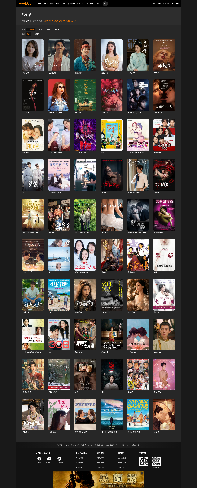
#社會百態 (58, 21)
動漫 (63, 3)
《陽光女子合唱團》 (63, 445)
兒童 (92, 3)
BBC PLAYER (82, 3)
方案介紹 (166, 3)
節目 (98, 3)
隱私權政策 (122, 462)
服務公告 (100, 467)
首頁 (40, 3)
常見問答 (100, 458)
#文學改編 (66, 21)
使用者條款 (122, 458)
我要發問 (100, 462)
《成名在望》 (75, 445)
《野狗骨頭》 (99, 445)
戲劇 (58, 3)
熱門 (28, 34)
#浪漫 (73, 21)
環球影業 (71, 3)
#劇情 (46, 21)
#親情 (51, 21)
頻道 (46, 3)
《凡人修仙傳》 (121, 445)
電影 (52, 3)
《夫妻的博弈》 (109, 445)
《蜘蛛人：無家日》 (87, 445)
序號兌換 (175, 3)
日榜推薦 (79, 467)
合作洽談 (121, 467)
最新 (37, 34)
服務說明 (79, 462)
